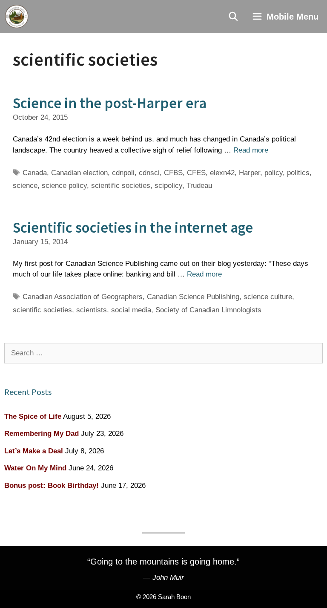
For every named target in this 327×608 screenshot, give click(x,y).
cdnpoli (123, 173)
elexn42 (222, 173)
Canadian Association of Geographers (83, 297)
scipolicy (168, 186)
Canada (35, 173)
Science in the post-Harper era (110, 103)
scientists (91, 310)
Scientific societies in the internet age (133, 227)
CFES (196, 173)
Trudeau (199, 186)
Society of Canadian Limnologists (208, 310)
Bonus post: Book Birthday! (51, 485)
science (25, 186)
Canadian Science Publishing (193, 297)
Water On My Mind (35, 468)
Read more (250, 150)
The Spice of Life (32, 416)
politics (298, 173)
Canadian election (79, 173)
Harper (249, 173)
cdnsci (149, 173)
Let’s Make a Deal (33, 451)
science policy (64, 186)
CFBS (173, 173)
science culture (268, 297)
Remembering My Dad (41, 433)
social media (131, 310)
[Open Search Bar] (234, 16)
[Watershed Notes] (16, 16)
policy (273, 173)
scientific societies (120, 186)
